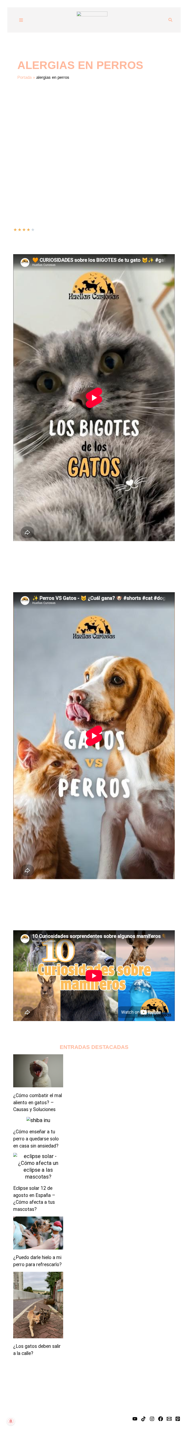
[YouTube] (134, 1418)
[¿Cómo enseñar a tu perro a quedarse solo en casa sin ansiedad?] (38, 1120)
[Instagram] (152, 1418)
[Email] (169, 1418)
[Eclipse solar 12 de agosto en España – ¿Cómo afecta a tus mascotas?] (38, 1166)
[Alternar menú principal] (21, 20)
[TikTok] (143, 1418)
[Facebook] (160, 1418)
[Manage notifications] (11, 1421)
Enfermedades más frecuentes (42, 159)
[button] (170, 20)
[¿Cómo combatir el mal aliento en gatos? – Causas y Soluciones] (38, 1071)
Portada (24, 77)
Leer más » (23, 172)
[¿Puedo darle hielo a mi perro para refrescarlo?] (38, 1233)
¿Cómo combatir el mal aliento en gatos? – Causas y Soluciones (37, 1103)
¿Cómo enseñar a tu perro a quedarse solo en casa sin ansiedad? (36, 1139)
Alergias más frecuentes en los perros (76, 139)
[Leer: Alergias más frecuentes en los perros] (43, 131)
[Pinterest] (177, 1418)
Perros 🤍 (82, 159)
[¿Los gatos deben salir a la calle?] (38, 1305)
